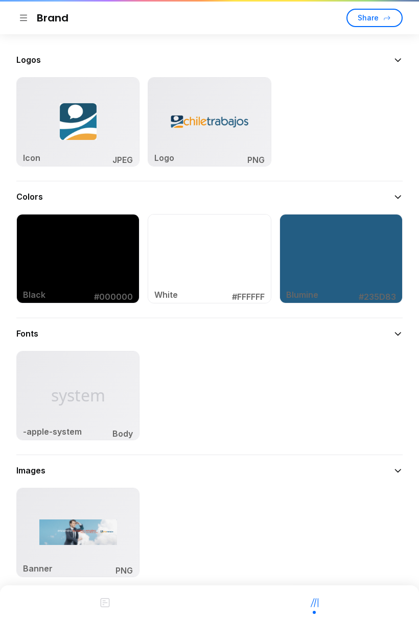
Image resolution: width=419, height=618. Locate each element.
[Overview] (105, 601)
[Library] (314, 601)
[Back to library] (23, 18)
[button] (209, 60)
